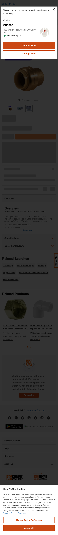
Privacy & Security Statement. (15, 513)
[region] (29, 510)
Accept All (29, 528)
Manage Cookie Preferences (29, 520)
